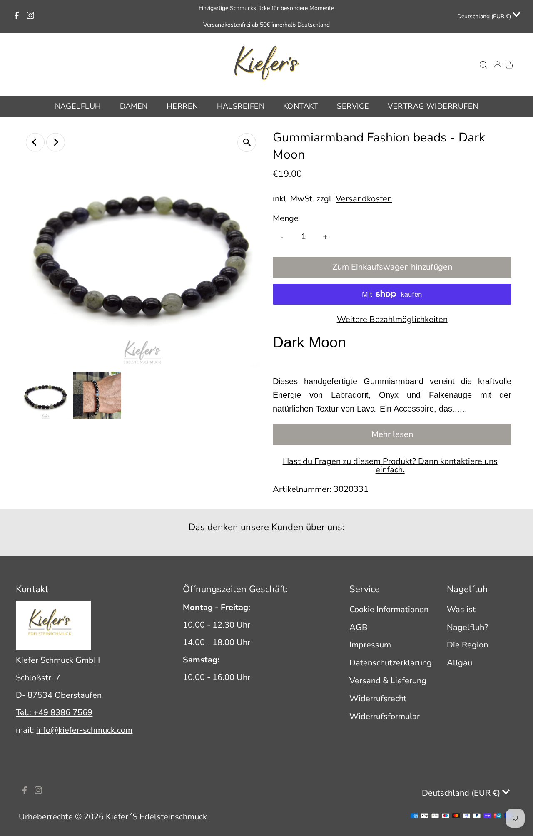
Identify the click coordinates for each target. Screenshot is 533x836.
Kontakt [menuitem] (300, 106)
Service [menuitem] (353, 106)
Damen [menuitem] (134, 106)
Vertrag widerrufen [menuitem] (433, 106)
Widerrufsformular (384, 716)
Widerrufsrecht (377, 698)
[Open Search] (483, 64)
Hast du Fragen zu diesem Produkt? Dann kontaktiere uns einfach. (390, 465)
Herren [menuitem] (182, 106)
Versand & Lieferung (387, 680)
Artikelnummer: (302, 489)
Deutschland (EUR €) (485, 16)
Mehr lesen (392, 434)
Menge (286, 218)
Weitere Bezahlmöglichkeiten (392, 319)
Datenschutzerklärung (390, 662)
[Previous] (35, 142)
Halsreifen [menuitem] (241, 106)
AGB (358, 627)
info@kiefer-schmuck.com (84, 730)
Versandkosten (364, 198)
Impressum (370, 644)
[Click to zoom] (246, 142)
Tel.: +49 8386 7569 (54, 712)
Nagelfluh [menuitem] (78, 106)
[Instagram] (30, 17)
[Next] (55, 142)
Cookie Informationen (388, 609)
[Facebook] (16, 17)
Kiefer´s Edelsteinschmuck (156, 816)
